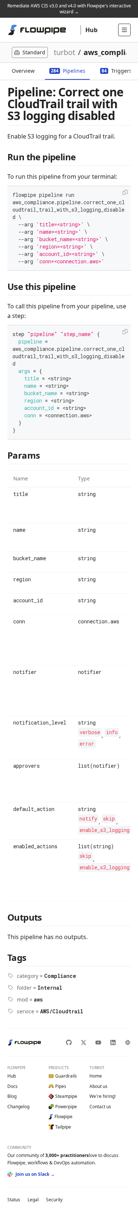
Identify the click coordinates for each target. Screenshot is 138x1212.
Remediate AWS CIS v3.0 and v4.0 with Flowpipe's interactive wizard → (69, 9)
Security (54, 1199)
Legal (33, 1199)
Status (13, 1199)
